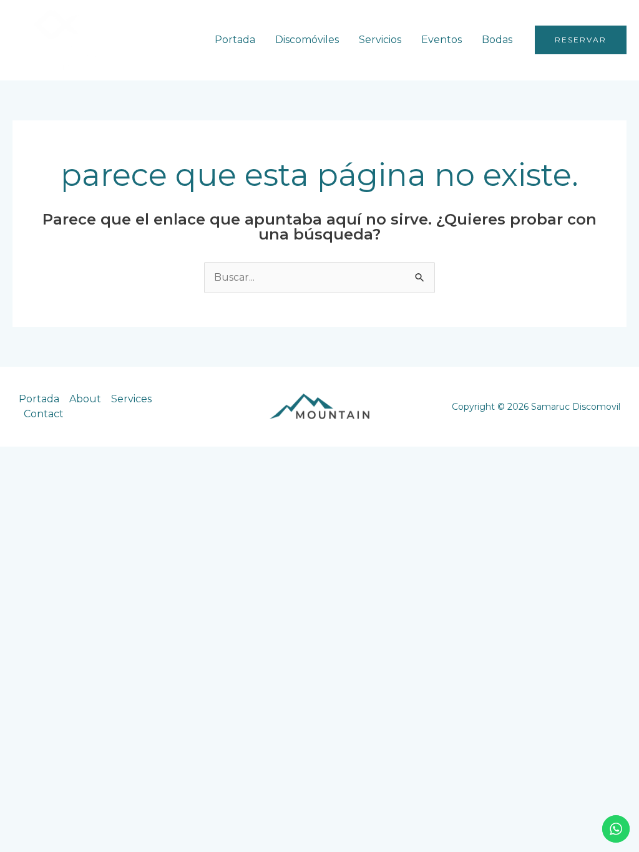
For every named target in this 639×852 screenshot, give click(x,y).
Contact (44, 414)
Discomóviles (307, 40)
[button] (581, 40)
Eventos (441, 40)
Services (131, 399)
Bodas (497, 40)
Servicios (380, 40)
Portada (235, 40)
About (85, 399)
